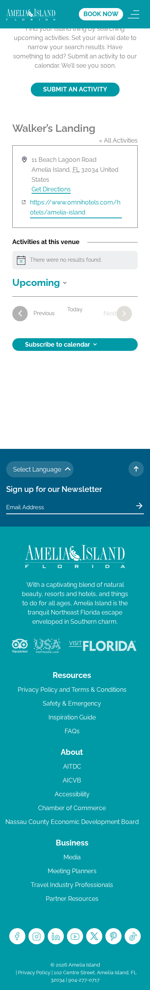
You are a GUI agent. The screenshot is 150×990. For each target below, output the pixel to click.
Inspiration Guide (72, 717)
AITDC (72, 766)
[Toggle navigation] (133, 14)
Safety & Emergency (72, 703)
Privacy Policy (34, 972)
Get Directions (51, 189)
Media (72, 857)
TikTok (133, 936)
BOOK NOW (100, 14)
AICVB (72, 780)
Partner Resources (72, 898)
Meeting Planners (72, 871)
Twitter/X (94, 936)
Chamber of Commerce (72, 808)
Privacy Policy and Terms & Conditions (72, 689)
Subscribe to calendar (57, 344)
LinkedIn (56, 936)
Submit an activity (75, 89)
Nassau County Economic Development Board (72, 822)
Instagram (36, 936)
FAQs (72, 731)
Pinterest (113, 936)
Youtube (75, 936)
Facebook (17, 936)
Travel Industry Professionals (72, 885)
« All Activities (118, 140)
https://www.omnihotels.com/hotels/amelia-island (75, 207)
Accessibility (72, 794)
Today (75, 309)
